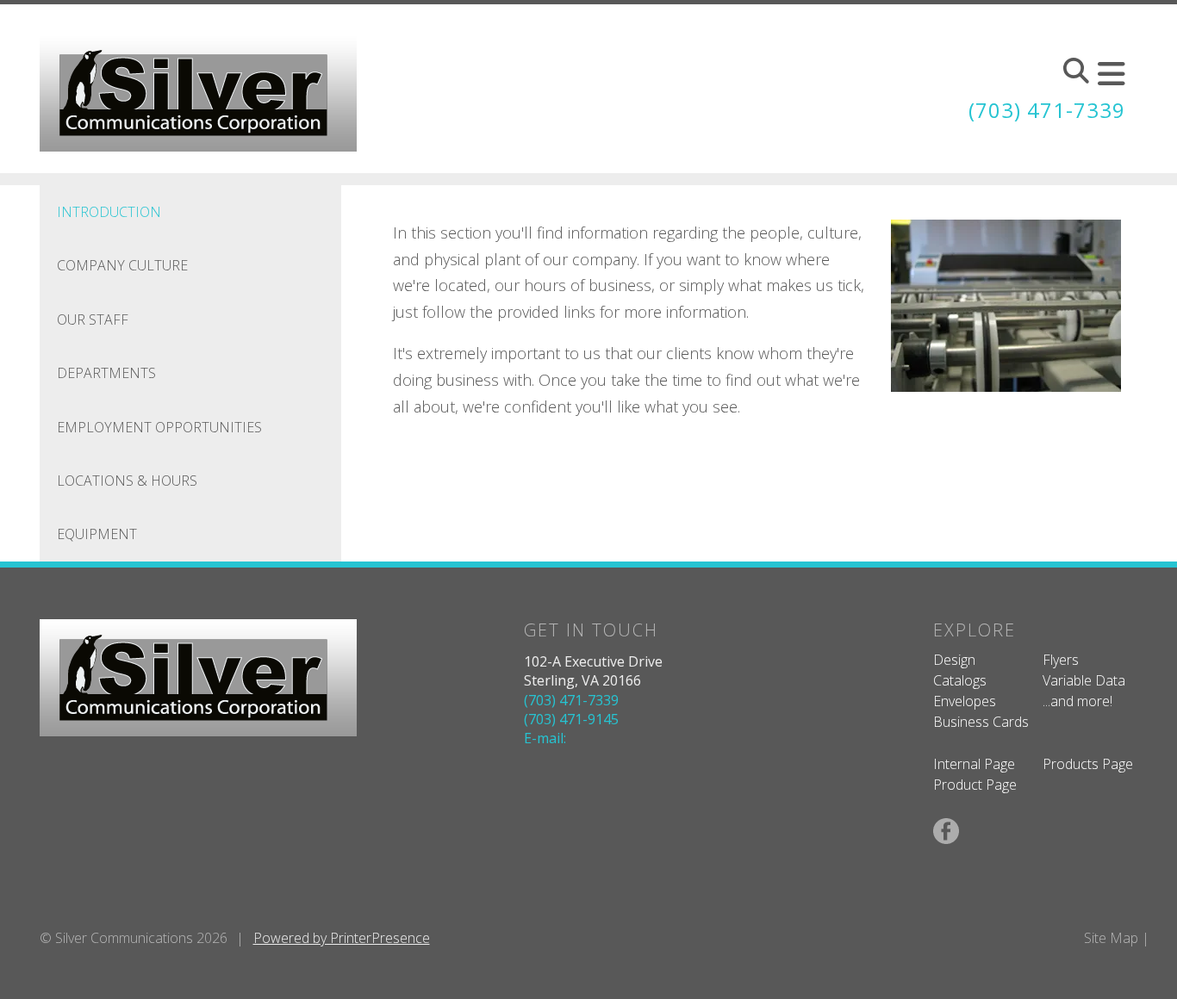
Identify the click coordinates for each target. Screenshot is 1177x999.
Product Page (975, 784)
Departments (106, 372)
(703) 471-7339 (1046, 110)
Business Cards (981, 721)
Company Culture (122, 265)
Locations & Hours (127, 480)
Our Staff (92, 319)
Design (954, 659)
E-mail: (545, 738)
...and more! (1077, 701)
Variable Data (1084, 680)
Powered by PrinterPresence (341, 937)
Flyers (1061, 659)
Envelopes (964, 701)
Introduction (109, 211)
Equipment (97, 533)
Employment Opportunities (159, 427)
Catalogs (960, 680)
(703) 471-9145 (571, 719)
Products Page (1088, 763)
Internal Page (974, 763)
